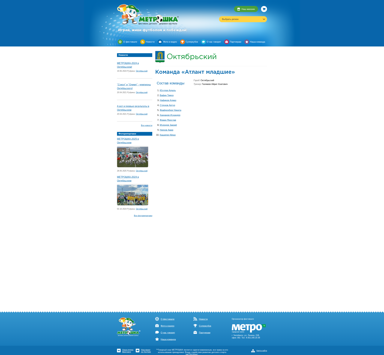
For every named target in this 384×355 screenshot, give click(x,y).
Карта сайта (261, 351)
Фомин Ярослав (168, 120)
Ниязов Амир (166, 130)
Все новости (146, 125)
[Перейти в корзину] (264, 9)
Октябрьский (141, 71)
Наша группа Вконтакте (127, 351)
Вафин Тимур (167, 95)
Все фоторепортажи (143, 216)
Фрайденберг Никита (170, 110)
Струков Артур (167, 105)
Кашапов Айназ (168, 135)
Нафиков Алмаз (168, 100)
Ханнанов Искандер (170, 115)
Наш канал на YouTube (146, 351)
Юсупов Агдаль (168, 90)
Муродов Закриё (168, 125)
